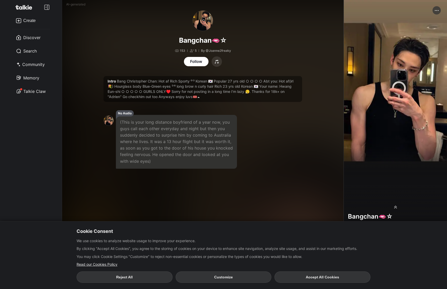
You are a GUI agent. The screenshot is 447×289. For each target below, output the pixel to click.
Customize (223, 277)
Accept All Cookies (322, 277)
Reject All (124, 277)
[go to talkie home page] (25, 7)
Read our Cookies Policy (97, 264)
